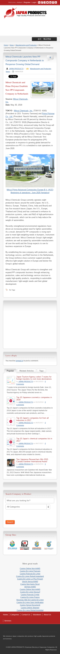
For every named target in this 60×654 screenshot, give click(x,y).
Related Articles (27, 371)
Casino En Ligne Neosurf (30, 592)
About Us (47, 615)
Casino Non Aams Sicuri (30, 584)
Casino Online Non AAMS (30, 569)
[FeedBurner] (56, 2)
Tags (41, 371)
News (12, 45)
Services (7, 621)
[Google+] (42, 2)
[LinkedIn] (50, 2)
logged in (19, 361)
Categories (14, 615)
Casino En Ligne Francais (30, 571)
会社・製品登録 (44, 39)
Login (34, 2)
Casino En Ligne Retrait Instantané (30, 576)
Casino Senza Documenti (30, 605)
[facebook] (45, 2)
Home (6, 45)
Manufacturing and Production (26, 45)
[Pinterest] (53, 2)
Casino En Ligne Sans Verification (30, 602)
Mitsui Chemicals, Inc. (23, 111)
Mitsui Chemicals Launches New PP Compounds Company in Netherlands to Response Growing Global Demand (25, 60)
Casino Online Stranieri (30, 608)
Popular (10, 371)
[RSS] (39, 2)
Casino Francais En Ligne (30, 574)
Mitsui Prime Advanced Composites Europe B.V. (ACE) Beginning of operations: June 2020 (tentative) (30, 191)
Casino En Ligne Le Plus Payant (30, 579)
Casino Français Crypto (30, 595)
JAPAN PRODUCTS (16, 69)
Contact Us (26, 615)
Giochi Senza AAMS (30, 582)
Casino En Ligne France (30, 597)
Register (27, 2)
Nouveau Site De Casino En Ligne (30, 600)
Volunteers (37, 615)
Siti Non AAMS (30, 587)
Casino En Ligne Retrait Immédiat (30, 610)
